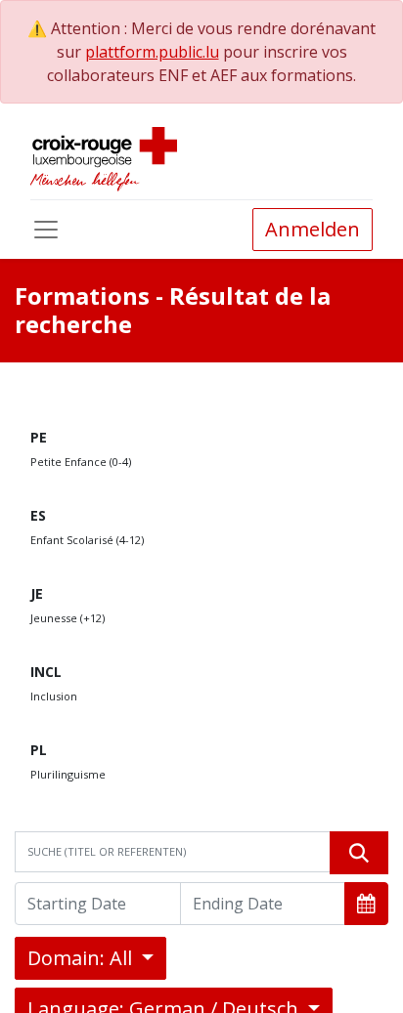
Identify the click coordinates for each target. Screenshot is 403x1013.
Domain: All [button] (82, 958)
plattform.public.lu (152, 52)
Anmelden (312, 229)
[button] (366, 903)
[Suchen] (359, 852)
